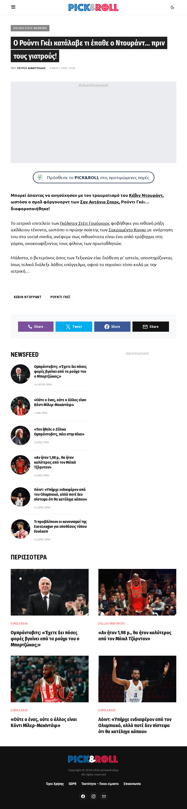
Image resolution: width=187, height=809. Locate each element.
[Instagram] (93, 796)
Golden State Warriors (30, 28)
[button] (13, 7)
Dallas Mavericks (111, 623)
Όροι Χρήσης (55, 784)
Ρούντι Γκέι (60, 297)
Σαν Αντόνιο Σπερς (99, 201)
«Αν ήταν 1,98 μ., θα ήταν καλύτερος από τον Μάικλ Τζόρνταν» (55, 462)
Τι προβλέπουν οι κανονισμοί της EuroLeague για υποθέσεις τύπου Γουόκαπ (60, 526)
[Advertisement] (93, 122)
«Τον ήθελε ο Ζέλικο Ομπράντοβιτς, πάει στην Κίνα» (59, 431)
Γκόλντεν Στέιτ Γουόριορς (85, 223)
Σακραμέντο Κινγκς (127, 229)
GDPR (72, 784)
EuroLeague (19, 623)
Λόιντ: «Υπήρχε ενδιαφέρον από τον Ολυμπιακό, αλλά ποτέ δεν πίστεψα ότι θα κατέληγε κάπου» (60, 494)
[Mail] (104, 796)
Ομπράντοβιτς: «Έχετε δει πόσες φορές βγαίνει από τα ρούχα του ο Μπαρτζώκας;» (60, 371)
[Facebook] (83, 796)
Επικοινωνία (132, 784)
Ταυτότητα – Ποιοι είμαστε (100, 784)
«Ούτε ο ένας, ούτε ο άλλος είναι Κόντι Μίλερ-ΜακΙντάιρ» (60, 402)
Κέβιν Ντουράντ (146, 195)
